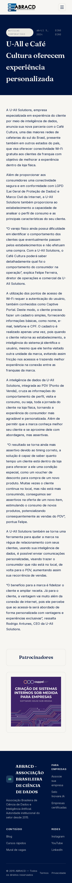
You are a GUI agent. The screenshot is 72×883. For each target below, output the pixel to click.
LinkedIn (57, 849)
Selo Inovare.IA (58, 794)
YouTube (57, 843)
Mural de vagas (16, 849)
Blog (9, 836)
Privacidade (59, 872)
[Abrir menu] (62, 7)
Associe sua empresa (57, 781)
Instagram (58, 836)
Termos (44, 872)
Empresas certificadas (59, 805)
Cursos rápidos (16, 843)
